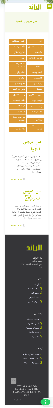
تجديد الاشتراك (33, 324)
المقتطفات (38, 78)
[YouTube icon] (14, 400)
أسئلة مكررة (34, 333)
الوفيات (22, 78)
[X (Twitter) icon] (17, 400)
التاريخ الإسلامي (19, 53)
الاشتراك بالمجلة (32, 328)
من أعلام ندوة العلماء (19, 119)
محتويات (35, 293)
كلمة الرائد (20, 112)
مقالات (39, 121)
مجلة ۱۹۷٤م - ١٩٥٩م (31, 355)
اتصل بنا (35, 337)
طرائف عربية (37, 101)
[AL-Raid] (34, 7)
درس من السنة (19, 89)
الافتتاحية (38, 53)
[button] (45, 402)
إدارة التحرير (34, 298)
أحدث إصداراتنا (32, 320)
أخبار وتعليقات (18, 41)
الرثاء (23, 58)
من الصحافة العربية (37, 128)
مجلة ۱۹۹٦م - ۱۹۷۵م (31, 359)
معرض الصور (33, 302)
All (41, 41)
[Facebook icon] (20, 400)
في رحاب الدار (36, 106)
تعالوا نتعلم (20, 84)
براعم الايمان (37, 84)
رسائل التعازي (19, 95)
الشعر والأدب (37, 72)
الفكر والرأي (20, 72)
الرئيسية (35, 285)
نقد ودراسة (20, 129)
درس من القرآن (35, 95)
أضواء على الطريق (35, 47)
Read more (16, 180)
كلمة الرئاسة (37, 112)
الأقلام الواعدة (19, 47)
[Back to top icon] (13, 381)
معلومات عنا (33, 289)
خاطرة (39, 89)
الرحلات (39, 67)
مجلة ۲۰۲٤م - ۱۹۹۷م (31, 363)
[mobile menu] (49, 6)
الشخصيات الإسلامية (20, 66)
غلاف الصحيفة (19, 101)
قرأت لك (21, 106)
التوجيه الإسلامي (35, 58)
